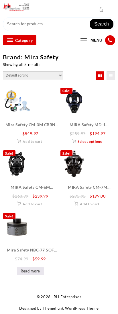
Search (101, 24)
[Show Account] (103, 9)
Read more (30, 271)
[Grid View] (100, 75)
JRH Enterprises (67, 297)
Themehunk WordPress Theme (71, 308)
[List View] (111, 75)
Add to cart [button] (32, 141)
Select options (90, 141)
